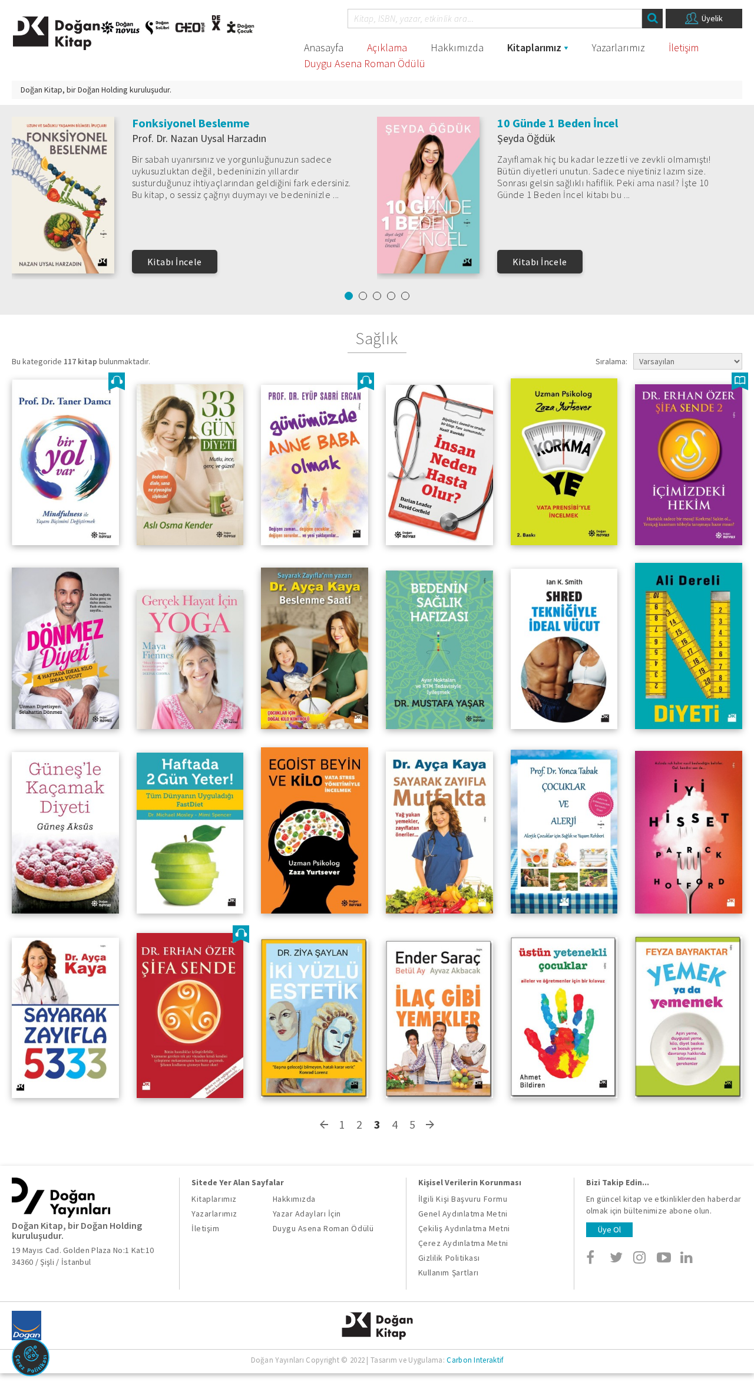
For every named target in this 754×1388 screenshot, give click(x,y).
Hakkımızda (457, 47)
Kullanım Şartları (448, 1272)
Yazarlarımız (618, 47)
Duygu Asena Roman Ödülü (364, 63)
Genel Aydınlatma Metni (463, 1213)
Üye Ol (609, 1229)
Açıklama (387, 47)
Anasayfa (323, 47)
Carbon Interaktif (475, 1360)
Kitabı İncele (174, 262)
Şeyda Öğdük (526, 138)
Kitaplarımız (534, 47)
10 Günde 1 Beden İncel (557, 123)
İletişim (684, 47)
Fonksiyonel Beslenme (191, 123)
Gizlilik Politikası (449, 1257)
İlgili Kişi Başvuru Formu (463, 1199)
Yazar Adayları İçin (307, 1213)
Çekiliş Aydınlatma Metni (464, 1228)
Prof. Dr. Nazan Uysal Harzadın (199, 138)
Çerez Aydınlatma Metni (463, 1243)
